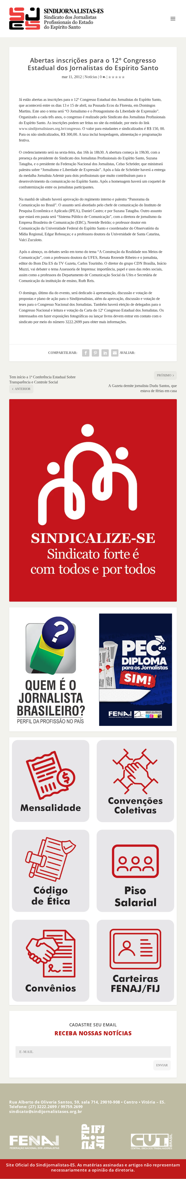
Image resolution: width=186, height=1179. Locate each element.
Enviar (162, 1065)
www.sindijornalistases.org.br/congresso (49, 129)
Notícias (91, 77)
